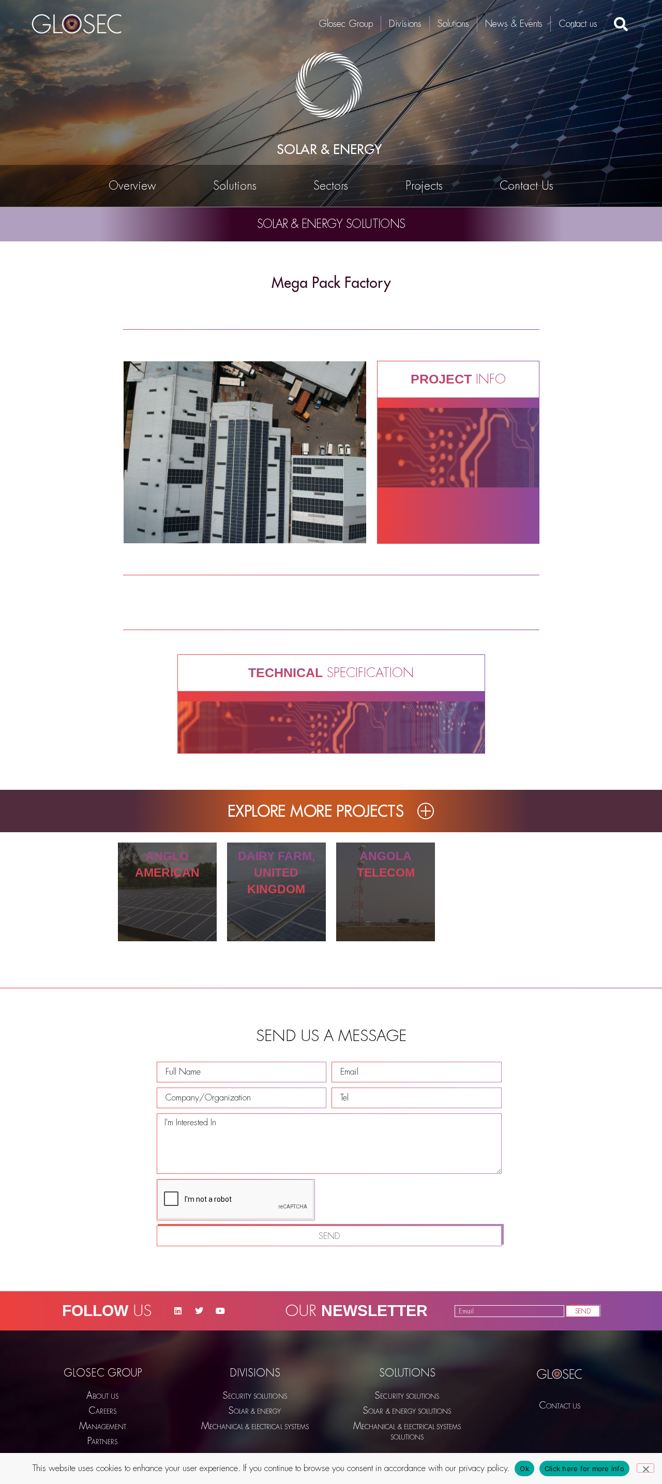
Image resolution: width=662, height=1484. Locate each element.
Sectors (330, 186)
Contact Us (526, 186)
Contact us (578, 23)
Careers (102, 1410)
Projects (424, 186)
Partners (102, 1441)
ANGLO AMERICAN (167, 864)
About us (102, 1395)
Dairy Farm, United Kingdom (276, 872)
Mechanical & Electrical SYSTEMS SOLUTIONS (407, 1431)
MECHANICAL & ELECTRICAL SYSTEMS (255, 1426)
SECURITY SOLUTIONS (255, 1395)
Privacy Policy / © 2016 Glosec (559, 1419)
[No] (645, 1468)
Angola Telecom (386, 864)
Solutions (453, 23)
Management (102, 1426)
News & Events (514, 23)
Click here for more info (584, 1468)
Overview (132, 186)
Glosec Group (346, 23)
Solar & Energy (255, 1410)
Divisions (405, 23)
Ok (524, 1468)
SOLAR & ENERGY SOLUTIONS (407, 1410)
